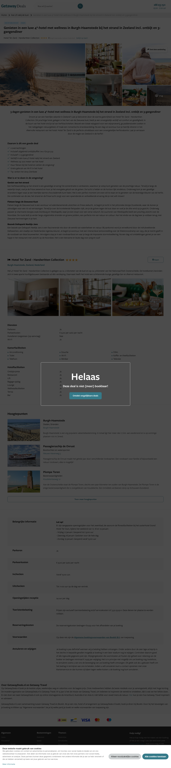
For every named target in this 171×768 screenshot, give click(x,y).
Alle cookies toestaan (155, 756)
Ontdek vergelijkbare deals (85, 395)
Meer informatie (9, 764)
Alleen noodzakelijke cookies (125, 756)
